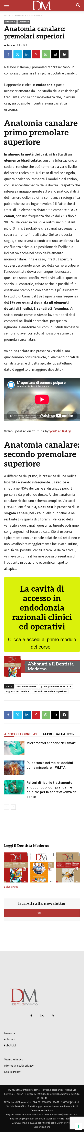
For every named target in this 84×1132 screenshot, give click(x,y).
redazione (9, 45)
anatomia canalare (26, 686)
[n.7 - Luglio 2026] (12, 666)
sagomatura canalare (17, 691)
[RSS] (53, 1016)
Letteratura (20, 15)
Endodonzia (35, 15)
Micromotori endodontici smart (51, 743)
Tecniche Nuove (13, 1059)
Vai (40, 913)
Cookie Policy (12, 1072)
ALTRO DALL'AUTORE (59, 734)
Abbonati (9, 1039)
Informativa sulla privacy (19, 1065)
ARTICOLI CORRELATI (21, 734)
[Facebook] (31, 1016)
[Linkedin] (42, 1016)
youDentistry (60, 431)
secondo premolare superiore (50, 691)
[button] (78, 5)
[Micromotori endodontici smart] (14, 748)
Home (7, 15)
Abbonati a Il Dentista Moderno (51, 667)
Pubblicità (10, 1045)
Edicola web (11, 886)
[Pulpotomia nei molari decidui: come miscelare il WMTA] (14, 767)
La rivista (9, 1033)
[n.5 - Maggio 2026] (68, 868)
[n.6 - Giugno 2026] (42, 868)
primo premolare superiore (56, 686)
